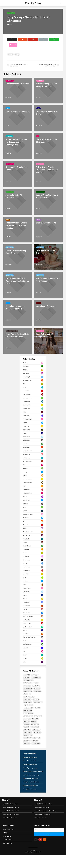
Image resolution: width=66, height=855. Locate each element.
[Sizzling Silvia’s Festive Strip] (17, 90)
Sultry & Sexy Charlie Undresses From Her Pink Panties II (47, 169)
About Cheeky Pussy (8, 829)
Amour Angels (9, 247)
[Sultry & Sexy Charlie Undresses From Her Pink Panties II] (48, 174)
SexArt (7, 219)
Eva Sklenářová (29, 697)
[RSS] (44, 839)
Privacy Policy (7, 836)
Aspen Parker (36, 677)
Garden (36, 699)
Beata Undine (28, 680)
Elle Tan (27, 694)
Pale (26, 727)
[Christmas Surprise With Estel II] (48, 257)
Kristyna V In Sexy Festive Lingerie (17, 168)
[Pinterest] (40, 839)
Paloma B (35, 727)
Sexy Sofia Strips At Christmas (14, 196)
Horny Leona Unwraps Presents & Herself (15, 307)
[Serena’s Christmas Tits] (48, 229)
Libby (37, 707)
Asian (26, 677)
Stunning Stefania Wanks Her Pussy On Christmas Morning (16, 225)
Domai (38, 108)
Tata (35, 740)
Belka (35, 683)
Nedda (26, 721)
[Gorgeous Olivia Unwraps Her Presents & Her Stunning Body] (17, 146)
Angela (35, 675)
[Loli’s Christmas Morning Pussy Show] (17, 257)
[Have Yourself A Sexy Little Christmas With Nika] (17, 340)
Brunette (28, 688)
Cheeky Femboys (33, 771)
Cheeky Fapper (31, 768)
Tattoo (27, 743)
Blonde (36, 686)
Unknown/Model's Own (11, 330)
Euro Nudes (9, 136)
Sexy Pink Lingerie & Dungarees (44, 335)
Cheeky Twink (30, 789)
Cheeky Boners (31, 761)
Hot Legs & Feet (9, 80)
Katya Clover (28, 705)
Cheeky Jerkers (31, 775)
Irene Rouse (38, 702)
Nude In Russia (9, 191)
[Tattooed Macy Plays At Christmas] (48, 146)
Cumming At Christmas (45, 306)
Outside (35, 724)
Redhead (36, 729)
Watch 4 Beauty (40, 191)
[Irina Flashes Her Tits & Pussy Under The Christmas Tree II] (17, 285)
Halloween (27, 702)
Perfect (27, 729)
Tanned (27, 740)
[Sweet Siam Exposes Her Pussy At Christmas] (48, 90)
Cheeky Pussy (33, 3)
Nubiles (39, 303)
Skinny (37, 732)
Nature (35, 718)
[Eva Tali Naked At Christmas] (17, 118)
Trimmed (36, 743)
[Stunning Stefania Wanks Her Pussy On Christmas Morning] (17, 229)
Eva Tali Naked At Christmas (17, 111)
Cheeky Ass (30, 757)
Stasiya (17, 54)
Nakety (8, 303)
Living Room (28, 713)
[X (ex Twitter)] (36, 839)
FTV (37, 136)
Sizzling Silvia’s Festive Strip (17, 84)
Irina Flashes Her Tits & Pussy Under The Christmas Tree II (17, 281)
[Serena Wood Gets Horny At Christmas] (48, 201)
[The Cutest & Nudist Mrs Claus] (48, 118)
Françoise (27, 699)
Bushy (37, 688)
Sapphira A (27, 732)
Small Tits (28, 735)
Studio (37, 738)
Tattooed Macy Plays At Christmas (46, 140)
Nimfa (26, 724)
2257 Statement (7, 843)
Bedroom (27, 683)
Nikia (33, 721)
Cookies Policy (7, 839)
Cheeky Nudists (30, 778)
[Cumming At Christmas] (48, 313)
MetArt (38, 219)
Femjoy (7, 108)
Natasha (27, 718)
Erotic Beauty (11, 13)
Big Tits (27, 686)
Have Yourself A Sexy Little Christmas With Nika (17, 335)
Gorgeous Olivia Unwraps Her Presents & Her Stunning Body (16, 142)
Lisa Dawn (28, 710)
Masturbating (28, 716)
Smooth (28, 738)
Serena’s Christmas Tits (46, 223)
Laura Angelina (28, 707)
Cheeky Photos (31, 782)
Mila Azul (38, 716)
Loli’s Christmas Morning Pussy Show (16, 251)
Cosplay (37, 691)
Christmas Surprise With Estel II (46, 251)
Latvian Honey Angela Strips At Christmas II (48, 279)
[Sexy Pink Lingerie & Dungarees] (48, 340)
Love (14, 45)
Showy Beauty (40, 80)
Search (49, 834)
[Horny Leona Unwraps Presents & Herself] (17, 313)
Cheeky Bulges (30, 764)
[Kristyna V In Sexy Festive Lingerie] (17, 174)
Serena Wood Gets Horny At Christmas (47, 196)
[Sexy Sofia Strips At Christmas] (17, 201)
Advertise (5, 832)
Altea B (27, 675)
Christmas (10, 54)
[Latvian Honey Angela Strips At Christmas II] (48, 285)
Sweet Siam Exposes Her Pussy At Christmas (46, 85)
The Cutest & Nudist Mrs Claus (46, 112)
